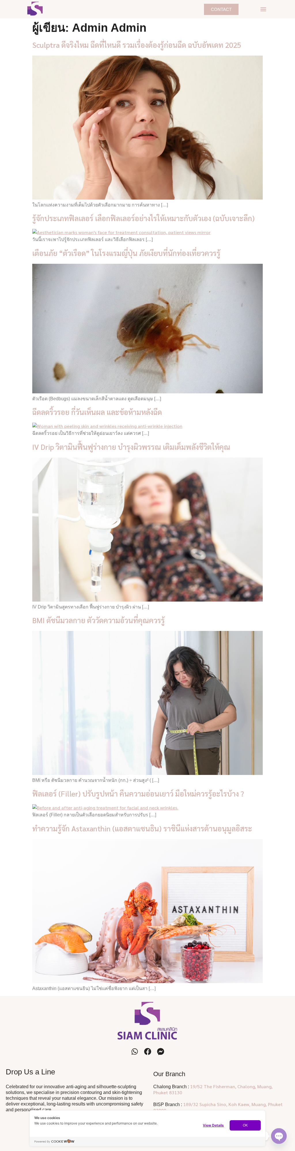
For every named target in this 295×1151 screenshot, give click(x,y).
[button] (263, 9)
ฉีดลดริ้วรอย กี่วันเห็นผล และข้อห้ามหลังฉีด (97, 412)
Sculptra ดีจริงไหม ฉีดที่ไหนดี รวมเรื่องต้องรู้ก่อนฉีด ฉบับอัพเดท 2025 (136, 45)
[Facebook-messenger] (160, 1051)
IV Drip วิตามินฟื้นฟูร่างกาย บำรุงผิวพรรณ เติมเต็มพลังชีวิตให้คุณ (131, 447)
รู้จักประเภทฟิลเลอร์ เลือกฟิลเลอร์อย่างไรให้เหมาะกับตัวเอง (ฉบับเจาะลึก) (143, 218)
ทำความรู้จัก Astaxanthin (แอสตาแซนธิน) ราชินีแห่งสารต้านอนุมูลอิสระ (142, 828)
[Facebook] (147, 1051)
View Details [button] (213, 1125)
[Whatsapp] (134, 1051)
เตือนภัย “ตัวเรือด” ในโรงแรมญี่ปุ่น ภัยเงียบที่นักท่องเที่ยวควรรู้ (126, 253)
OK (245, 1125)
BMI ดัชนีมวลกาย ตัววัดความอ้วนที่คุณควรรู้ (98, 620)
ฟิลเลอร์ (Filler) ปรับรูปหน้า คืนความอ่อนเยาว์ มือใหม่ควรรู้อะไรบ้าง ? (138, 793)
